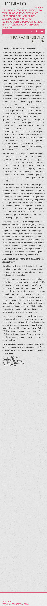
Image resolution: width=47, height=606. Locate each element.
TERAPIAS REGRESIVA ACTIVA (15, 604)
